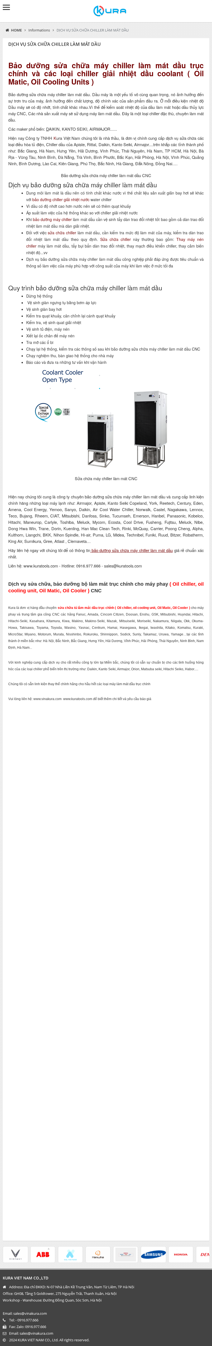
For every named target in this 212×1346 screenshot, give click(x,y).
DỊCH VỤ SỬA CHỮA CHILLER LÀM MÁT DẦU (93, 30)
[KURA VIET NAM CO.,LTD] (106, 11)
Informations (39, 30)
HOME (16, 30)
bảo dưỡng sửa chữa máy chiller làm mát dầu (131, 550)
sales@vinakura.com (36, 1333)
